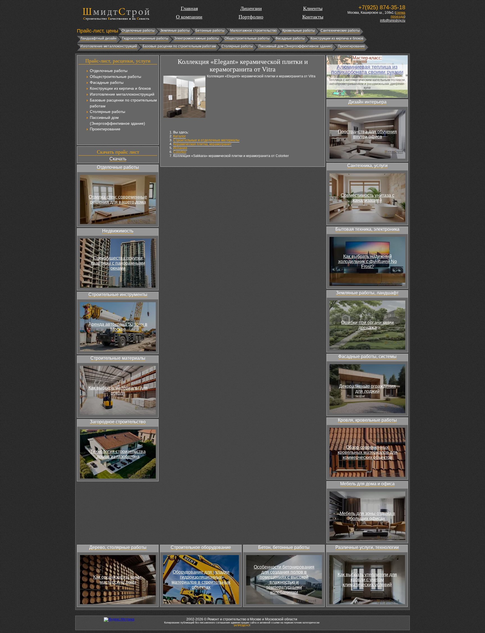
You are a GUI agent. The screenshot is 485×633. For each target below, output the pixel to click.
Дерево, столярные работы (118, 547)
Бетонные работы (210, 31)
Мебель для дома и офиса (367, 483)
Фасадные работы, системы (367, 356)
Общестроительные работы (247, 38)
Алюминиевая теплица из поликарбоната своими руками (367, 69)
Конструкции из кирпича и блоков (336, 38)
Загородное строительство (118, 421)
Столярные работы (237, 46)
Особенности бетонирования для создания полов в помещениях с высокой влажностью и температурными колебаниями (284, 580)
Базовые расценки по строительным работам (179, 46)
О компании (189, 17)
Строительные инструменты (117, 294)
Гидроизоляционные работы (145, 38)
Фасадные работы (290, 38)
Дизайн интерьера (367, 102)
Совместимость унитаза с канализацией (367, 198)
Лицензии (251, 8)
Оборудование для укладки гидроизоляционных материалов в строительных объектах (200, 580)
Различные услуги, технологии (367, 547)
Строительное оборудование (201, 547)
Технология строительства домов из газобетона (118, 454)
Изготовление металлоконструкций (108, 46)
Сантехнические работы (340, 31)
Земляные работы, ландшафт (367, 292)
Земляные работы (175, 31)
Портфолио (251, 17)
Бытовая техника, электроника (367, 229)
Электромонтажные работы (196, 38)
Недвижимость (117, 230)
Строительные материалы (117, 358)
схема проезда (398, 15)
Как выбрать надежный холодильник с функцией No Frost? (367, 261)
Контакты (312, 17)
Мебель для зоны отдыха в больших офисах (367, 516)
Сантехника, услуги (367, 165)
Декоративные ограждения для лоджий (367, 389)
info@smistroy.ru (392, 20)
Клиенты (312, 8)
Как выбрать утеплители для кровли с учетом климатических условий (367, 579)
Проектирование (351, 46)
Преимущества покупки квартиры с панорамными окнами (118, 263)
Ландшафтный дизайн (98, 38)
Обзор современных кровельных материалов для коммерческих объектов (367, 452)
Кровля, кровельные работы (367, 420)
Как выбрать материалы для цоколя (118, 390)
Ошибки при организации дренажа (367, 325)
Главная (189, 8)
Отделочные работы (138, 31)
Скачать (117, 158)
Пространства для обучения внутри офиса (367, 134)
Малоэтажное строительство (253, 31)
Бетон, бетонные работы (284, 547)
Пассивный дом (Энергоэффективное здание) (295, 46)
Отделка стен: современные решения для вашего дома (118, 199)
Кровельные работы (298, 31)
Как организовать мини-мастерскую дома (118, 580)
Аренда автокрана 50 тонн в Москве (117, 327)
